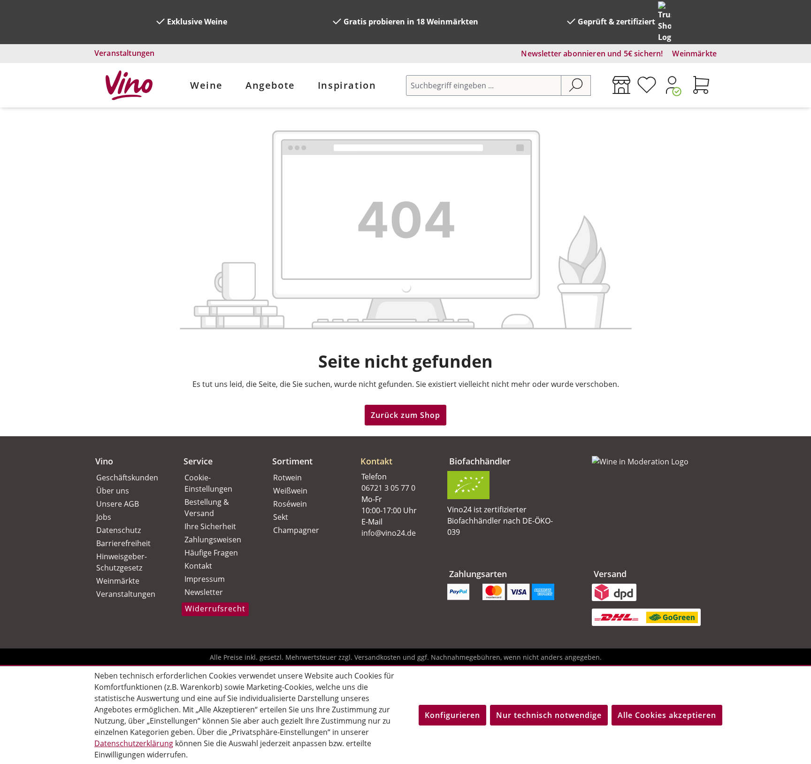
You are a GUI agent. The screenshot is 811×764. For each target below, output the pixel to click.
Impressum (204, 579)
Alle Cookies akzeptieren (667, 715)
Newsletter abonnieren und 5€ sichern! (592, 53)
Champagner (296, 530)
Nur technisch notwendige (549, 715)
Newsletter (203, 592)
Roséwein (290, 504)
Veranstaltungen (124, 53)
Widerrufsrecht (215, 608)
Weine (206, 85)
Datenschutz (118, 530)
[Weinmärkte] (621, 85)
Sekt (280, 517)
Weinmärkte (694, 53)
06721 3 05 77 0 (388, 488)
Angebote (270, 85)
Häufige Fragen (211, 553)
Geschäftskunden (127, 477)
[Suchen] (576, 85)
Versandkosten (377, 657)
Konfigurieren (452, 715)
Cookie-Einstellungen (208, 483)
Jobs (103, 517)
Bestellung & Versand (206, 507)
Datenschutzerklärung (133, 743)
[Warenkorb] (701, 85)
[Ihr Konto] (672, 85)
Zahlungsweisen (212, 539)
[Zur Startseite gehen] (129, 85)
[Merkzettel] (646, 85)
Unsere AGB (117, 504)
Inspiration (347, 85)
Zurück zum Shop (405, 415)
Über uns (112, 491)
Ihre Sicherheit (210, 526)
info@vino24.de (388, 533)
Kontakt (198, 566)
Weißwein (290, 491)
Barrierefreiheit (123, 543)
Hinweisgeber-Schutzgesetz (121, 562)
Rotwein (287, 477)
